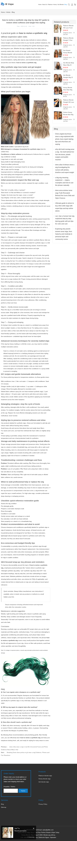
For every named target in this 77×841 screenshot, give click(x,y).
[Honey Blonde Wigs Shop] (7, 4)
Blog (65, 4)
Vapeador (53, 837)
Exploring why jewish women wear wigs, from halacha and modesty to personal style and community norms (63, 234)
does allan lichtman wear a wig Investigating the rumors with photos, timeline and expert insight (64, 168)
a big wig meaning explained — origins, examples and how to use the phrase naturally (64, 181)
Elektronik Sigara (43, 837)
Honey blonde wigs (44, 779)
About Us (44, 4)
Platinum (50, 4)
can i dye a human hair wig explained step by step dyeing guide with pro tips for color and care (64, 220)
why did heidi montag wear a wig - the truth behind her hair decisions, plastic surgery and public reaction (64, 154)
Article (8, 12)
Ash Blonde (60, 4)
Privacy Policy (42, 804)
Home (40, 4)
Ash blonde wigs (43, 782)
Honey (55, 4)
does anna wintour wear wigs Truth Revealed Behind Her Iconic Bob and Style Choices (64, 194)
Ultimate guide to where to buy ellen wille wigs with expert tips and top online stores (64, 207)
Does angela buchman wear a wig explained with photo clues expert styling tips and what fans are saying (64, 139)
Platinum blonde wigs (45, 775)
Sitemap (3, 807)
